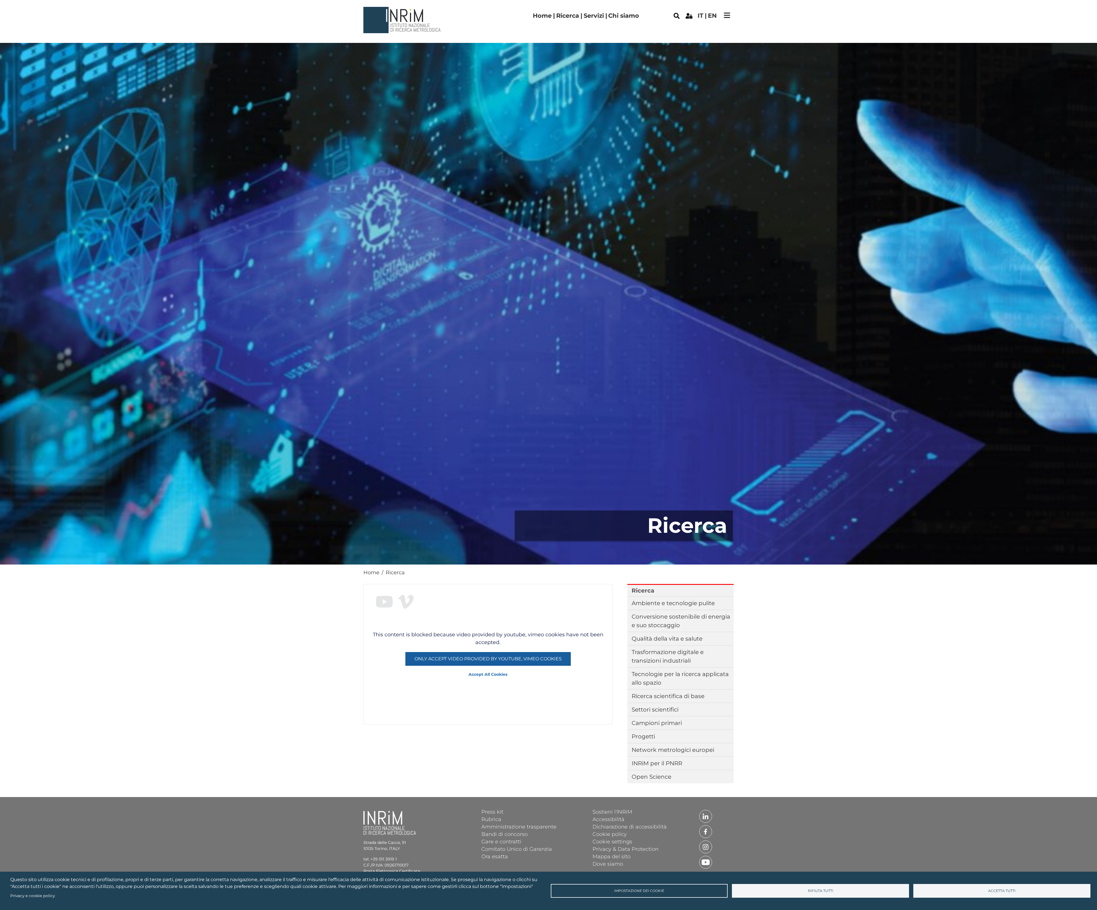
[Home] (402, 11)
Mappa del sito (611, 856)
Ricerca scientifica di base (668, 696)
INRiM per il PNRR (657, 763)
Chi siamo (623, 15)
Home (542, 15)
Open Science (651, 776)
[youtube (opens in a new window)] (705, 862)
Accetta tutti (1002, 891)
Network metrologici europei (673, 749)
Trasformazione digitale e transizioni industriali (668, 656)
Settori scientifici (655, 709)
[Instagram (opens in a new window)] (705, 846)
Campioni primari (657, 723)
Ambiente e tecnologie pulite (673, 603)
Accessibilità (608, 819)
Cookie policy (609, 834)
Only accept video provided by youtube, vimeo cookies (488, 658)
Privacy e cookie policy (32, 895)
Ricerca (567, 15)
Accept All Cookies (488, 674)
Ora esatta (494, 856)
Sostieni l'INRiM (612, 811)
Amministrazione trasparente (518, 826)
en (712, 16)
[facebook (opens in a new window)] (705, 831)
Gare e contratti (501, 841)
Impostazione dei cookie (639, 891)
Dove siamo (607, 864)
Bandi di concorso (504, 834)
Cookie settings (612, 841)
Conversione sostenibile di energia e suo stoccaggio (681, 621)
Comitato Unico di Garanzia (516, 849)
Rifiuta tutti (820, 891)
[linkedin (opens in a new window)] (705, 815)
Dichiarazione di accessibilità (629, 826)
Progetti (643, 736)
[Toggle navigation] (727, 15)
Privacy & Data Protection (625, 849)
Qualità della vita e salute (667, 638)
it (700, 16)
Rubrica (491, 819)
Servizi (594, 15)
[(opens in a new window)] (689, 15)
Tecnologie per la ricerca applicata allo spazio (680, 678)
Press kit (492, 811)
